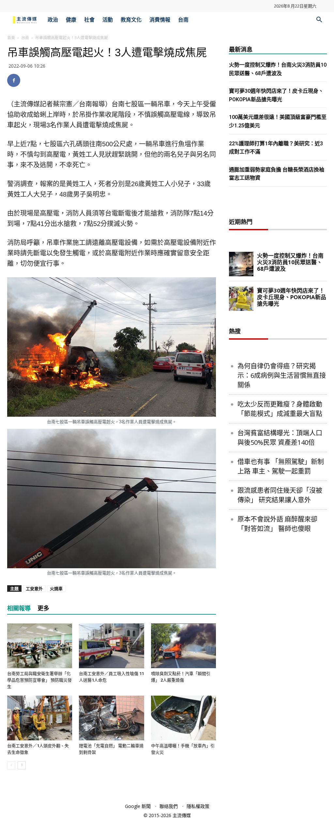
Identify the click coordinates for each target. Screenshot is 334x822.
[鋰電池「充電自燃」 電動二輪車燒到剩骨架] (111, 718)
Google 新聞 (138, 806)
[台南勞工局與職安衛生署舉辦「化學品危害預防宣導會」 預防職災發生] (39, 645)
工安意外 (34, 588)
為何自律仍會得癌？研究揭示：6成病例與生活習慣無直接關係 (281, 375)
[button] (319, 20)
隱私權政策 (198, 806)
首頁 (11, 37)
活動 (107, 20)
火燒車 (56, 588)
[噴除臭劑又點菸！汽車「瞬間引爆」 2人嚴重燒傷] (183, 645)
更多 (43, 608)
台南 (183, 20)
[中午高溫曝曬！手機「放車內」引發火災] (183, 718)
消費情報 (159, 20)
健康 (71, 20)
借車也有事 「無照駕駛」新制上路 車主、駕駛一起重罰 (280, 466)
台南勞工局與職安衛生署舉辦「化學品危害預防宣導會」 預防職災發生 (39, 680)
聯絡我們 (168, 806)
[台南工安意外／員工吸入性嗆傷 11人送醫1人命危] (111, 645)
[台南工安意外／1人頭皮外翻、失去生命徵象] (39, 718)
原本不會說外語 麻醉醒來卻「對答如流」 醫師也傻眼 (277, 524)
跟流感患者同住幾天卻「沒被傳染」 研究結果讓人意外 (279, 495)
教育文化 (131, 20)
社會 (89, 20)
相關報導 (19, 608)
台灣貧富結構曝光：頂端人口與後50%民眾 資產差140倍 (279, 437)
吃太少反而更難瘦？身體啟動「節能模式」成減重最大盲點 (279, 409)
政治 (53, 20)
